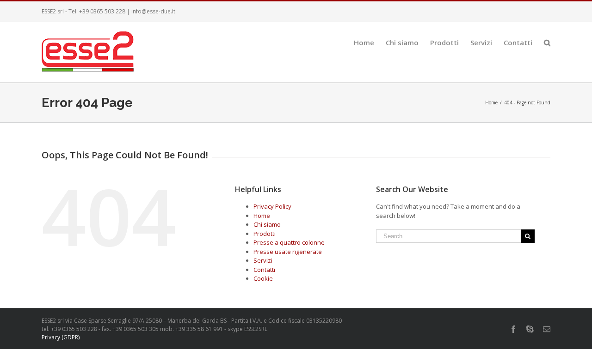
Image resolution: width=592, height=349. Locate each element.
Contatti (264, 269)
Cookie (263, 278)
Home (261, 215)
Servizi (262, 260)
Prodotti (264, 233)
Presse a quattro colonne (289, 242)
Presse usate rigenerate (287, 251)
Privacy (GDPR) (61, 337)
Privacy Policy (272, 206)
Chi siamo (267, 224)
